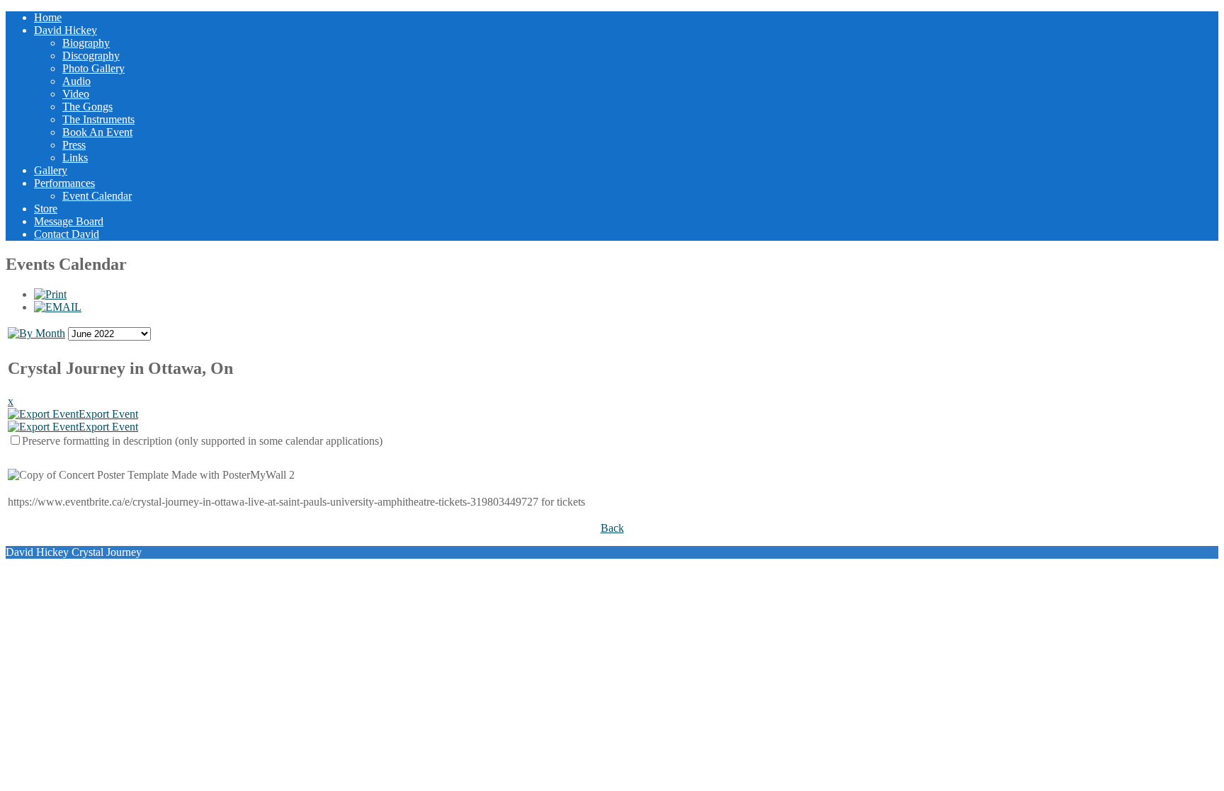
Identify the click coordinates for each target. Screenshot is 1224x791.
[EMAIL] (57, 307)
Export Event (108, 414)
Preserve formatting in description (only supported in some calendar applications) (202, 441)
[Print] (50, 294)
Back (612, 528)
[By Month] (36, 333)
